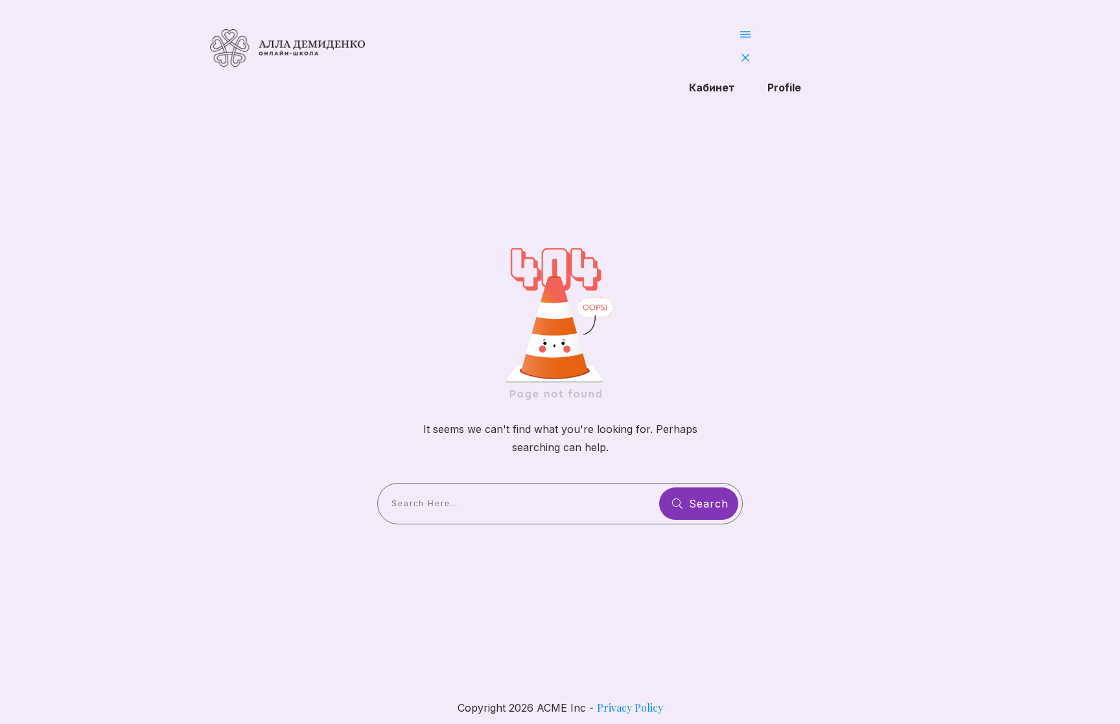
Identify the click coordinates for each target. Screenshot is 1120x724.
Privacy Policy (630, 707)
